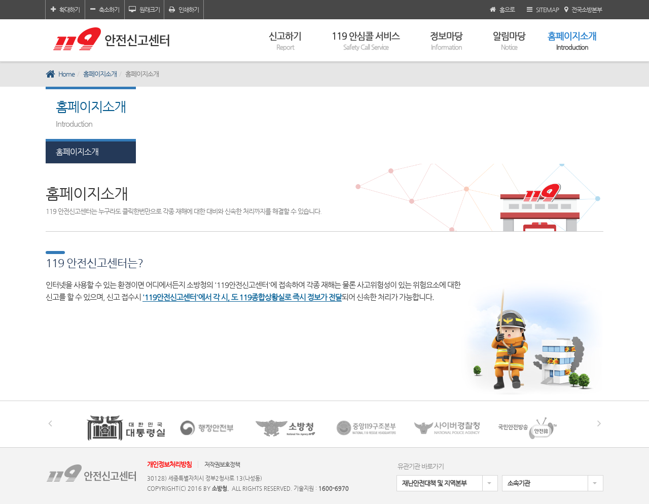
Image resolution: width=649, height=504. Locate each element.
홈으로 (507, 9)
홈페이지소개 (572, 40)
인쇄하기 (188, 9)
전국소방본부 (586, 9)
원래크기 (149, 9)
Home (66, 74)
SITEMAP (547, 9)
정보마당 (446, 40)
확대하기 (69, 9)
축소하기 (109, 9)
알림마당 (509, 40)
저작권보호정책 (222, 464)
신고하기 (285, 40)
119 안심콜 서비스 (366, 40)
